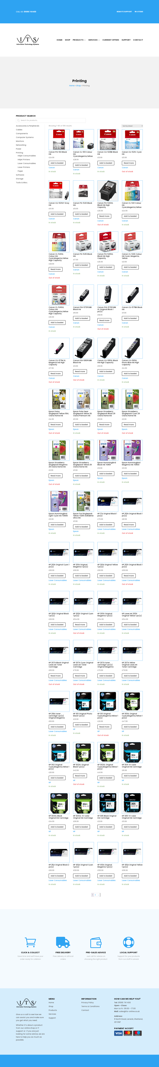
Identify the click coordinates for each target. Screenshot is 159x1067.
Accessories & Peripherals (27, 126)
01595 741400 (30, 11)
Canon (52, 167)
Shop (67, 40)
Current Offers (110, 40)
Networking (21, 145)
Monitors (20, 141)
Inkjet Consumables (27, 155)
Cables (19, 129)
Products (78, 40)
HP (74, 729)
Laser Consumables (27, 163)
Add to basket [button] (57, 163)
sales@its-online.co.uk (129, 1011)
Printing (19, 152)
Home (59, 40)
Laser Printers (24, 167)
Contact (138, 40)
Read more (129, 163)
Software (20, 175)
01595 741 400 (124, 1002)
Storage (19, 179)
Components (22, 133)
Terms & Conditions (90, 1006)
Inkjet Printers (24, 159)
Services (93, 40)
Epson (51, 429)
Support (126, 40)
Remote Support (124, 12)
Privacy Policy (87, 1002)
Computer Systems (25, 137)
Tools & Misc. (22, 182)
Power (18, 149)
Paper (20, 171)
